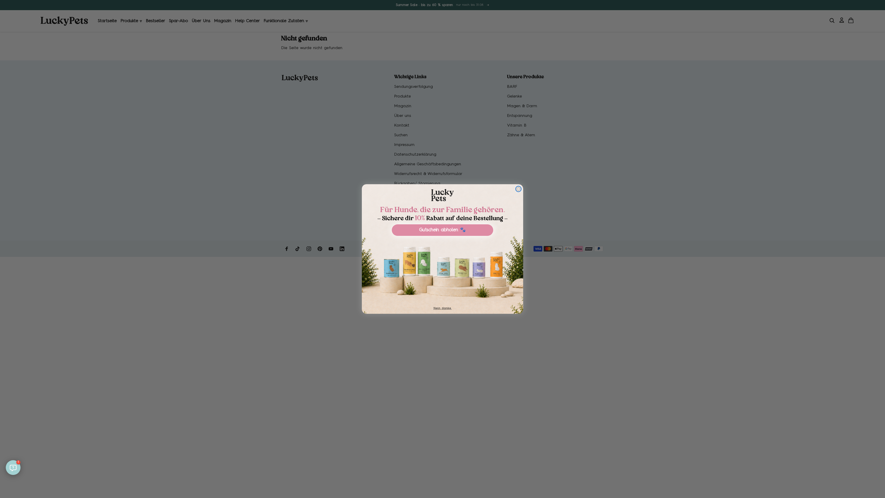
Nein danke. (443, 308)
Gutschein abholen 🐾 (442, 230)
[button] (13, 467)
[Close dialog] (518, 189)
